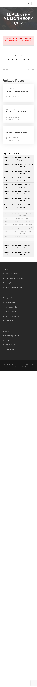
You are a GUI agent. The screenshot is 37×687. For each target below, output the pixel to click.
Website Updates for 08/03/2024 (17, 91)
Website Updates (10, 345)
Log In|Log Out (10, 349)
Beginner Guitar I (10, 298)
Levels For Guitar (13, 96)
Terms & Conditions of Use (13, 287)
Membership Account (12, 336)
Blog (6, 269)
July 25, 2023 (10, 130)
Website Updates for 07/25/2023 (17, 132)
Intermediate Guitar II (11, 311)
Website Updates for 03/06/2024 (17, 112)
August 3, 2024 (11, 89)
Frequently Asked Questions (14, 278)
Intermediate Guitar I (11, 307)
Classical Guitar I (10, 302)
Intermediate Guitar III (12, 316)
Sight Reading (9, 321)
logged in (23, 38)
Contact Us (8, 331)
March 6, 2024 (11, 109)
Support (7, 340)
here (6, 43)
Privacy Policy (9, 283)
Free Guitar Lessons (11, 273)
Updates (10, 99)
